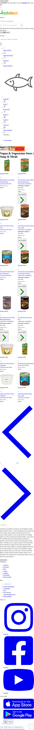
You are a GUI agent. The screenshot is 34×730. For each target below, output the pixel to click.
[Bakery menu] (7, 115)
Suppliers (5, 573)
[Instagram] (18, 632)
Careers (5, 571)
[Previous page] (17, 460)
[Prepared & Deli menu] (12, 55)
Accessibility (6, 588)
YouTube (5, 693)
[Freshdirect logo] (9, 14)
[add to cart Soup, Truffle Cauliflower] (1, 390)
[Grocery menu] (8, 125)
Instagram (5, 634)
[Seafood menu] (8, 99)
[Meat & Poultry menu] (12, 66)
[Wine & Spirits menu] (11, 130)
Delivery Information (8, 586)
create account (12, 39)
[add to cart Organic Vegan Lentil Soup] (19, 313)
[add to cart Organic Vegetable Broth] (19, 359)
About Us (5, 565)
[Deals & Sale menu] (10, 50)
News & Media (7, 596)
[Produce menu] (8, 61)
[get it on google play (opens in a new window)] (18, 718)
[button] (8, 178)
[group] (17, 140)
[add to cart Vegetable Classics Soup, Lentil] (19, 390)
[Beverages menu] (9, 109)
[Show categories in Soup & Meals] (32, 140)
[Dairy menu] (7, 104)
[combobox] (11, 25)
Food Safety (6, 575)
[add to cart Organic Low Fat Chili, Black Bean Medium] (1, 313)
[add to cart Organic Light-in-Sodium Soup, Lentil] (19, 221)
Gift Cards (6, 567)
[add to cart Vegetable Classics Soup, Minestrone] (1, 267)
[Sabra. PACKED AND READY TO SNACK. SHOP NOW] (12, 150)
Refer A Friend (7, 577)
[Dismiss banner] (1, 7)
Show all (4, 525)
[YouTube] (18, 691)
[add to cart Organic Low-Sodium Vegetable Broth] (1, 176)
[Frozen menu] (7, 120)
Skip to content (4, 1)
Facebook (5, 667)
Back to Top (3, 560)
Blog (4, 569)
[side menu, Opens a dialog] (1, 10)
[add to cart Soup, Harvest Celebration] (1, 359)
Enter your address (7, 21)
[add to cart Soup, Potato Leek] (1, 221)
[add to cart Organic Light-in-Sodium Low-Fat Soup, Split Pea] (19, 267)
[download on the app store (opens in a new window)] (18, 708)
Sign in (3, 39)
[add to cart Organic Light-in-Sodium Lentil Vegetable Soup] (19, 176)
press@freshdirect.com (9, 594)
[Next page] (17, 522)
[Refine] (1, 145)
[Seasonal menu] (8, 135)
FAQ (4, 590)
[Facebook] (18, 665)
